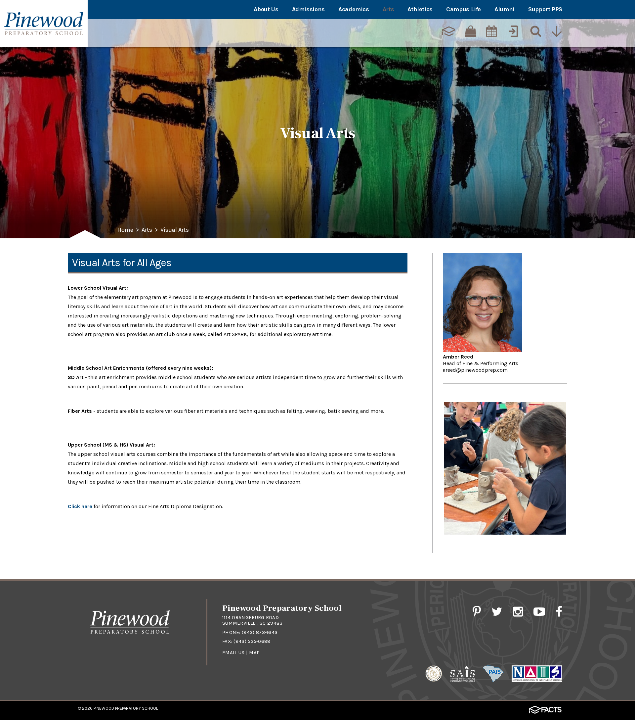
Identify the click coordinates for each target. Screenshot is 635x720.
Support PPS (545, 9)
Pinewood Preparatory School (126, 708)
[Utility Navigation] (557, 32)
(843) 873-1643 (259, 632)
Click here (80, 506)
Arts (388, 9)
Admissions (308, 9)
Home (125, 230)
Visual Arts (174, 230)
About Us (266, 9)
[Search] (535, 32)
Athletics (420, 9)
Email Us (233, 652)
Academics (353, 9)
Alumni (504, 9)
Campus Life (463, 9)
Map (254, 652)
